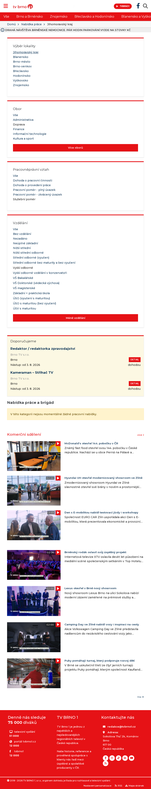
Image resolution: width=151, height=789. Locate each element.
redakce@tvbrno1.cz (122, 726)
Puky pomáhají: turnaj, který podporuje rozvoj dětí (99, 660)
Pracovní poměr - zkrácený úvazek (37, 194)
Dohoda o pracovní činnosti (32, 180)
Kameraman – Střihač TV (31, 372)
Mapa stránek (136, 785)
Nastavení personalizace (97, 785)
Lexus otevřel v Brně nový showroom (90, 588)
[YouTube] (131, 758)
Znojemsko (58, 16)
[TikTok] (118, 758)
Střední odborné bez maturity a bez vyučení (44, 262)
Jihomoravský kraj (25, 52)
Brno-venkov (22, 66)
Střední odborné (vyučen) (31, 257)
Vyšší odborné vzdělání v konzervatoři (40, 273)
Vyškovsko (20, 80)
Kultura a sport (23, 138)
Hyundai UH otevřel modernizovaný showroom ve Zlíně (103, 477)
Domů (11, 24)
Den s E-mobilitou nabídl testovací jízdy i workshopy (101, 512)
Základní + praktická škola (31, 293)
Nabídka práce (31, 24)
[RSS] (105, 763)
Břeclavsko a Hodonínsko (94, 16)
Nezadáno (20, 238)
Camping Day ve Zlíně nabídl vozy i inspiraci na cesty (101, 624)
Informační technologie (29, 134)
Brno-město (21, 61)
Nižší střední (22, 248)
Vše (6, 16)
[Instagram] (112, 758)
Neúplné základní (25, 243)
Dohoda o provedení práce (32, 185)
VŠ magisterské (24, 288)
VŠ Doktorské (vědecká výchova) (36, 283)
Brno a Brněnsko (29, 16)
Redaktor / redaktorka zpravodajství (42, 349)
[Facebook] (105, 758)
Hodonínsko (21, 76)
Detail (135, 359)
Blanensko (20, 57)
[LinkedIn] (125, 758)
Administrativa (23, 120)
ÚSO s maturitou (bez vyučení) (34, 303)
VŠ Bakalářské (23, 278)
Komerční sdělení (24, 434)
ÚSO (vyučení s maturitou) (31, 298)
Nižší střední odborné (28, 252)
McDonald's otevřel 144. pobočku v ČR (91, 443)
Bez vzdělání (22, 234)
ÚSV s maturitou (24, 308)
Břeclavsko (21, 71)
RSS (120, 785)
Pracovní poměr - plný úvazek (34, 190)
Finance (18, 129)
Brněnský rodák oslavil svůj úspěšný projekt (95, 552)
